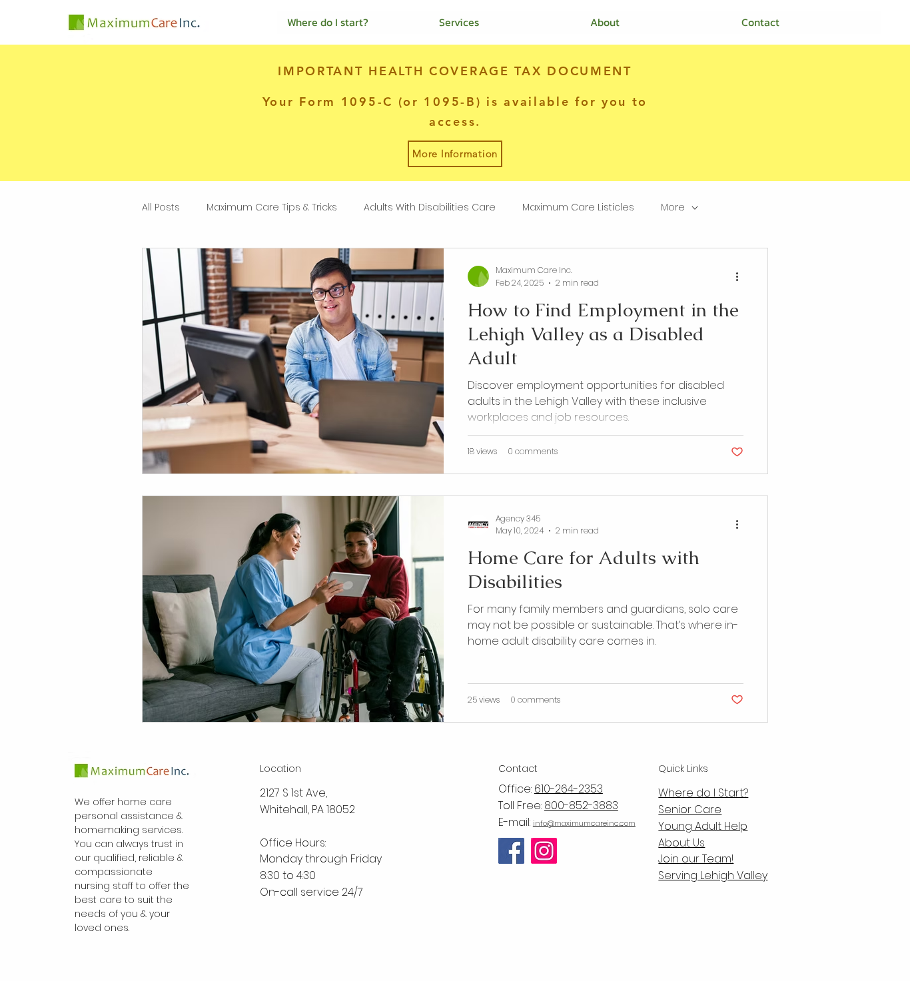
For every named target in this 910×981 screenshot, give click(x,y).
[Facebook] (511, 851)
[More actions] (741, 276)
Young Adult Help (702, 826)
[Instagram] (544, 851)
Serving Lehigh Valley (712, 875)
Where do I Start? (703, 793)
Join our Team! (695, 858)
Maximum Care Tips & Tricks (272, 207)
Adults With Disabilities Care (430, 207)
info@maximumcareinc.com (584, 823)
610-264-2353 (568, 789)
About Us (681, 842)
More (673, 207)
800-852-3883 (581, 805)
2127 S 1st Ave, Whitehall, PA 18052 (307, 801)
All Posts (161, 207)
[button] (504, 22)
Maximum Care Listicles (578, 207)
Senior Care (689, 809)
